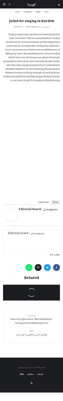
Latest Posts (43, 202)
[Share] (56, 267)
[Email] (38, 267)
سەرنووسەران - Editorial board (37, 27)
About (55, 202)
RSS (22, 374)
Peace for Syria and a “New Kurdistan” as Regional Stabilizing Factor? (31, 320)
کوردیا (32, 4)
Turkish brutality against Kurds (34, 296)
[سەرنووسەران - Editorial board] (11, 221)
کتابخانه (40, 374)
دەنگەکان (30, 374)
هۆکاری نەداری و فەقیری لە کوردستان (31, 333)
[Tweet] (47, 267)
